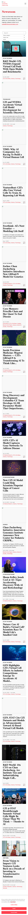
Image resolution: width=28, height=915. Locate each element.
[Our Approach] (5, 3)
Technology (18, 78)
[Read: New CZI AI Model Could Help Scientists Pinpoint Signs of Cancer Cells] (14, 483)
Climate (5, 886)
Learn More (13, 902)
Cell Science (6, 323)
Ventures (5, 888)
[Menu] (25, 4)
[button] (14, 35)
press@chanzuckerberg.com (10, 24)
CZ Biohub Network (7, 283)
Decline (14, 908)
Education (9, 886)
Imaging (19, 323)
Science (12, 78)
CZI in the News (6, 78)
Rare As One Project (7, 325)
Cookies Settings (14, 904)
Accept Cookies (14, 912)
